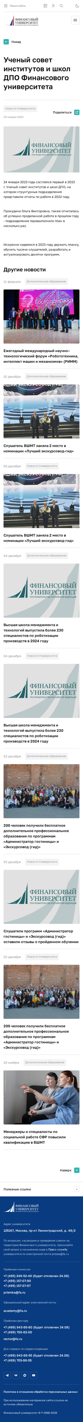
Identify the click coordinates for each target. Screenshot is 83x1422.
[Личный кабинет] (53, 6)
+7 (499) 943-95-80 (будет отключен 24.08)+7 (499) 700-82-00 (36, 1329)
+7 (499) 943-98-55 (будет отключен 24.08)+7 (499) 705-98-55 (36, 1357)
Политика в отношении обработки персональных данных (41, 1391)
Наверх (65, 1170)
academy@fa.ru (15, 1311)
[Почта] (69, 6)
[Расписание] (45, 6)
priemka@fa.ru (14, 1292)
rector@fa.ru (13, 1339)
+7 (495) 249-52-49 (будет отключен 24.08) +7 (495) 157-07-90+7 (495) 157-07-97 (36, 1281)
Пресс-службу (58, 1249)
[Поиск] (61, 6)
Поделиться (62, 112)
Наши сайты (18, 5)
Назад (16, 42)
